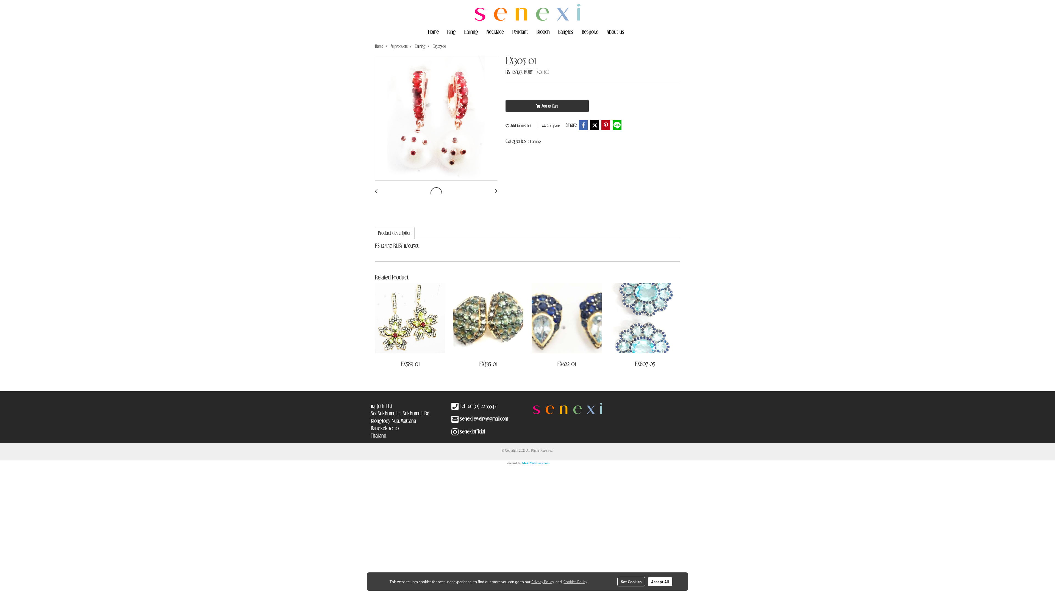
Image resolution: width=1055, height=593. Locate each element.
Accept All (660, 581)
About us (615, 32)
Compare (553, 125)
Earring (471, 32)
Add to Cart (549, 106)
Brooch (543, 32)
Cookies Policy (575, 581)
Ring (451, 32)
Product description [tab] (395, 233)
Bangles (565, 32)
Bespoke (590, 32)
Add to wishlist (520, 125)
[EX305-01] (436, 118)
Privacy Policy (542, 581)
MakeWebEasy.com (535, 463)
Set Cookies (631, 581)
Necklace (495, 32)
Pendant (520, 32)
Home (433, 32)
